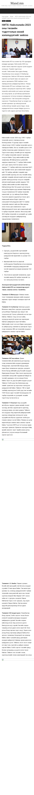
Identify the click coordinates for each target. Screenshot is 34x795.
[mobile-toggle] (3, 11)
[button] (31, 11)
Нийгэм (8, 21)
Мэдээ (11, 16)
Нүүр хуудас (5, 16)
